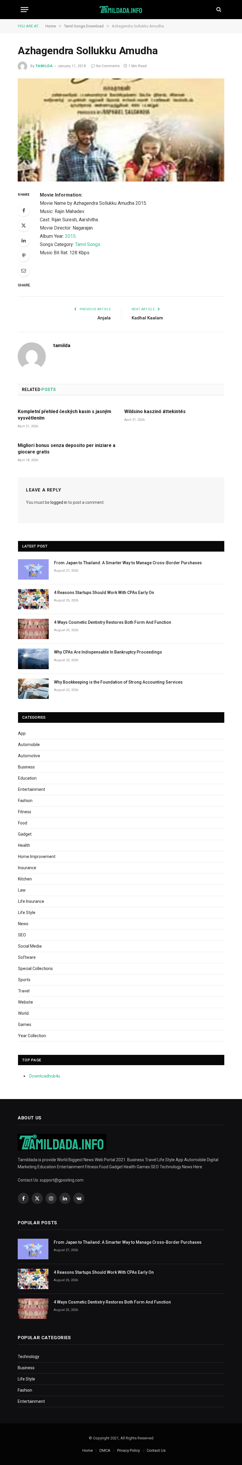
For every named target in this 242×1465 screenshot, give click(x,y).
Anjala (104, 318)
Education (27, 778)
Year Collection (32, 1035)
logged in (58, 502)
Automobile (29, 744)
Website (25, 1002)
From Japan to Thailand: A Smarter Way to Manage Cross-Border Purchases (128, 562)
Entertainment (31, 789)
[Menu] (24, 9)
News (23, 923)
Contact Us (156, 1450)
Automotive (29, 755)
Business (26, 767)
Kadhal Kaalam (147, 318)
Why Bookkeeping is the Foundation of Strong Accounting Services (118, 682)
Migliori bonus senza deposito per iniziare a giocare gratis (66, 449)
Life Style (26, 912)
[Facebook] (24, 210)
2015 (70, 236)
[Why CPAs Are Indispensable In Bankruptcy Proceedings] (33, 659)
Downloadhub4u (44, 1076)
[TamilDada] (121, 9)
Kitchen (25, 879)
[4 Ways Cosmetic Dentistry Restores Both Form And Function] (33, 629)
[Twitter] (24, 225)
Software (27, 957)
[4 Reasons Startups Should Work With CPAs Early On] (33, 599)
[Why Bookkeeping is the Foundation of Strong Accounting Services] (33, 689)
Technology (28, 1356)
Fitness (24, 811)
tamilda (44, 66)
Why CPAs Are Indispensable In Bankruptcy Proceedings (108, 652)
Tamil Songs (87, 244)
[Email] (24, 270)
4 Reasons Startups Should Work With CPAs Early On (104, 592)
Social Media (30, 946)
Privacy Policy (128, 1450)
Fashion (25, 800)
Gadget (25, 834)
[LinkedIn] (24, 240)
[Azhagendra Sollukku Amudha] (121, 130)
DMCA (104, 1450)
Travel (24, 991)
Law (22, 890)
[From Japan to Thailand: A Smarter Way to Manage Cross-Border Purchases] (33, 569)
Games (24, 1024)
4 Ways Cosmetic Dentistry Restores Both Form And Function (112, 622)
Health (24, 845)
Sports (24, 979)
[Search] (218, 9)
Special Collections (35, 968)
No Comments (108, 66)
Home (87, 1450)
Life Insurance (31, 901)
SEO (22, 935)
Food (22, 823)
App (22, 733)
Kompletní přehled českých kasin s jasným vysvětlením (64, 415)
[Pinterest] (24, 255)
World (23, 1013)
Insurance (27, 867)
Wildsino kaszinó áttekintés (155, 411)
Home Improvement (36, 856)
